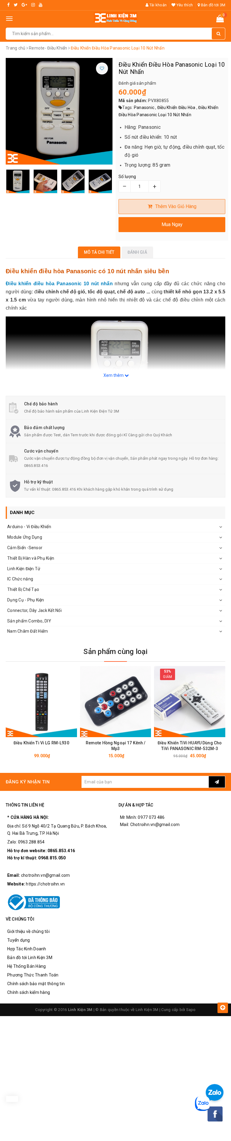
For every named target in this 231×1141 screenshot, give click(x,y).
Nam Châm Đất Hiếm (27, 631)
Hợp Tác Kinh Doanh (26, 948)
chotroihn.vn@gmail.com (45, 875)
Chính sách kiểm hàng (28, 992)
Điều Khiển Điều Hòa (176, 107)
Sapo (191, 1009)
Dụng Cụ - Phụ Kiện (25, 600)
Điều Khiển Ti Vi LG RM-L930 (41, 742)
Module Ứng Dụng (24, 537)
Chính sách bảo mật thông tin (36, 983)
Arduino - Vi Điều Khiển (29, 526)
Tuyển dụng (18, 940)
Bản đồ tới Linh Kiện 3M (29, 957)
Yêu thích (184, 5)
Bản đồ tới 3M (212, 5)
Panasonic (144, 107)
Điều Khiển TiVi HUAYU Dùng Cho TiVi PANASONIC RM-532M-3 (190, 745)
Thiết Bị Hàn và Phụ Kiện (30, 558)
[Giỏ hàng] (220, 19)
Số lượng (127, 176)
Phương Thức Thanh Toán (33, 975)
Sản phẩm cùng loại (115, 651)
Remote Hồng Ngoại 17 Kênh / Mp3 (116, 745)
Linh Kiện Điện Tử (23, 568)
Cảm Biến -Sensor (24, 547)
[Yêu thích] (102, 68)
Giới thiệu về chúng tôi (28, 931)
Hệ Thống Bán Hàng (26, 966)
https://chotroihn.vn (45, 884)
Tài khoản (158, 5)
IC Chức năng (20, 579)
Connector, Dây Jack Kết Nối (34, 610)
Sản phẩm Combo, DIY (29, 621)
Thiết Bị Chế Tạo (23, 589)
